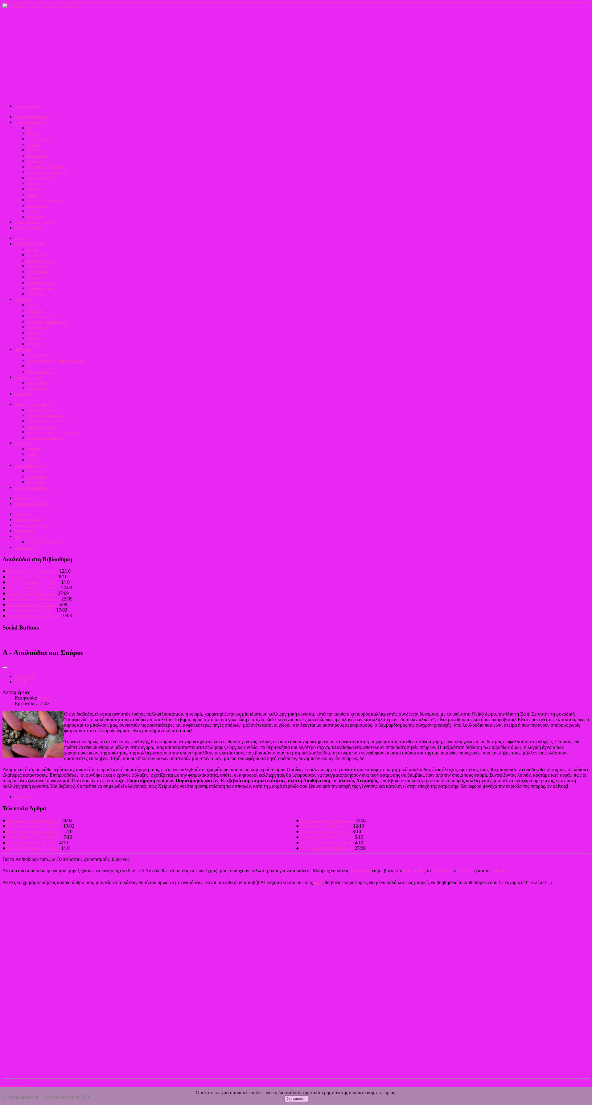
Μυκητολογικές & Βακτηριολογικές (56, 360)
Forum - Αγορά (27, 519)
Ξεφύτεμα (35, 344)
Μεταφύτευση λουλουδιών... (34, 837)
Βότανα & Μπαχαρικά (45, 200)
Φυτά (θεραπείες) (29, 228)
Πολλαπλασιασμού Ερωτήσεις (51, 432)
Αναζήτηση (24, 531)
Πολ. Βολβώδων (40, 260)
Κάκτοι (33, 211)
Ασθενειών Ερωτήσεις (45, 437)
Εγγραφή (359, 870)
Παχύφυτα (35, 216)
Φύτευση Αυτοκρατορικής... (326, 820)
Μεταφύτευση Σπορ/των (47, 321)
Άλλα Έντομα (37, 388)
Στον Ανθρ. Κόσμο (30, 465)
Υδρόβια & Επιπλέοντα (46, 166)
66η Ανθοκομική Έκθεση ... (33, 820)
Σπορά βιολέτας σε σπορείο (326, 842)
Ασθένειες (23, 349)
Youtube (441, 870)
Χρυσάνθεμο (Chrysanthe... (33, 598)
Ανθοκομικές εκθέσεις (33, 503)
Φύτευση (34, 310)
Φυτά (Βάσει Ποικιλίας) (34, 222)
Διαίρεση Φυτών (41, 282)
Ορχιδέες (34, 183)
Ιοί (29, 366)
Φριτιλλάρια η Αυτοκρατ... (32, 576)
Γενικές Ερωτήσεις (42, 410)
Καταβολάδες (38, 271)
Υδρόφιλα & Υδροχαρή (46, 172)
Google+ (499, 870)
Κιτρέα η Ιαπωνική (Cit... (30, 610)
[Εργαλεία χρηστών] (4, 667)
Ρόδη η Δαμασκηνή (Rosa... (33, 587)
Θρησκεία (35, 482)
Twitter (465, 870)
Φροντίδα (23, 299)
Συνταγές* (23, 443)
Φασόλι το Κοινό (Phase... (31, 604)
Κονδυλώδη (37, 155)
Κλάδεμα (34, 338)
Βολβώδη (35, 150)
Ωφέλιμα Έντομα (29, 377)
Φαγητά (33, 449)
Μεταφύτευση (38, 327)
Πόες (31, 128)
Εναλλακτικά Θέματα (32, 487)
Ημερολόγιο (25, 394)
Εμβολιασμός (38, 266)
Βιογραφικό (25, 498)
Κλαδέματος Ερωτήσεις (46, 415)
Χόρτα (32, 194)
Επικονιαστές (38, 382)
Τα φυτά (21, 238)
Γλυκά (32, 454)
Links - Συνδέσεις (29, 536)
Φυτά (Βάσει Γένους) (32, 116)
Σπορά (32, 249)
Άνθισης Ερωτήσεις (43, 426)
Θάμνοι (33, 133)
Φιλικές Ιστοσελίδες (43, 542)
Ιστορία (33, 471)
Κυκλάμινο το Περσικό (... (32, 571)
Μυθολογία (36, 476)
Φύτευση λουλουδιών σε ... (326, 837)
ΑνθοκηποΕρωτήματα (33, 404)
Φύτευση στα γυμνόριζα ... (32, 842)
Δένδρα (33, 144)
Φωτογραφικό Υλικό (32, 525)
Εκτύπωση (25, 676)
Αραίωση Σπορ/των (43, 316)
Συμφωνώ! (296, 1098)
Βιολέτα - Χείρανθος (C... (31, 593)
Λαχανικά (35, 189)
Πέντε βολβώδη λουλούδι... (33, 831)
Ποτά (31, 460)
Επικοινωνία (25, 547)
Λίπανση (34, 332)
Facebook (414, 870)
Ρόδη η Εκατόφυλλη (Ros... (33, 582)
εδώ (318, 882)
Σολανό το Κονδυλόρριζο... (33, 615)
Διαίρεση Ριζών (40, 288)
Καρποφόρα (37, 205)
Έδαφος (33, 305)
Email (20, 681)
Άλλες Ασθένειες (40, 371)
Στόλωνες (35, 294)
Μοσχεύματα (37, 255)
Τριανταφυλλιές (40, 178)
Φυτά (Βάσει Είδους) (31, 122)
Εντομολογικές (39, 355)
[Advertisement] (296, 55)
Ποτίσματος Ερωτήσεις (46, 421)
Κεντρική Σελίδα (29, 106)
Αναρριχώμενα (39, 139)
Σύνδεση (22, 514)
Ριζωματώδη (38, 161)
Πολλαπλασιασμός (30, 244)
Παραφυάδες (37, 277)
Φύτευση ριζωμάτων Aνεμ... (34, 826)
